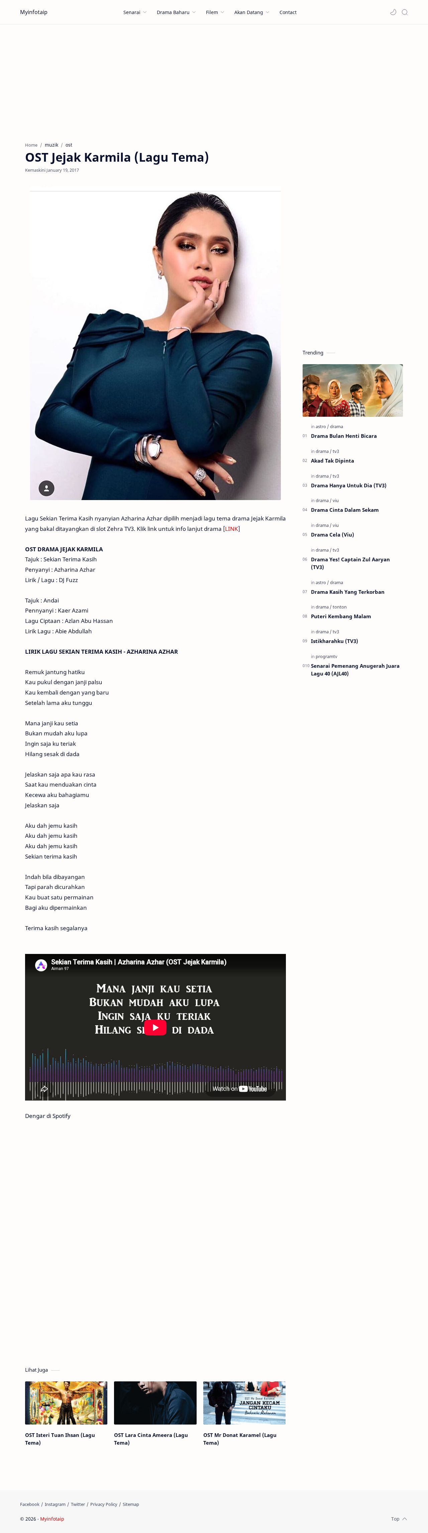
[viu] (336, 500)
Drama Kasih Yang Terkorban (348, 591)
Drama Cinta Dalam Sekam (345, 509)
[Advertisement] (214, 81)
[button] (393, 12)
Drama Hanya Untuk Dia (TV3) (349, 485)
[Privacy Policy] (103, 1504)
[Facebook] (29, 1504)
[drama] (336, 426)
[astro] (322, 426)
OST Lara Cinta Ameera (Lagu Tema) (151, 1439)
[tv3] (336, 451)
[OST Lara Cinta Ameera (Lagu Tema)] (155, 1403)
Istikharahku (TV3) (334, 641)
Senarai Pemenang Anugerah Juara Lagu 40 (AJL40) (355, 669)
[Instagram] (55, 1504)
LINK (231, 529)
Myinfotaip (33, 12)
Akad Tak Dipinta (332, 460)
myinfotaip (108, 1519)
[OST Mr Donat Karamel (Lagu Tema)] (244, 1403)
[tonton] (340, 607)
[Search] (405, 12)
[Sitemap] (131, 1504)
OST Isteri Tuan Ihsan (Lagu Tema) (60, 1439)
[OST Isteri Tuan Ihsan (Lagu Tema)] (66, 1403)
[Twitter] (78, 1504)
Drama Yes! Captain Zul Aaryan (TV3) (350, 563)
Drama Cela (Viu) (332, 534)
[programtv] (326, 656)
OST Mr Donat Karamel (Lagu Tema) (240, 1439)
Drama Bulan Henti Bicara (344, 435)
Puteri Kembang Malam (341, 616)
